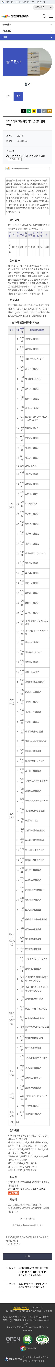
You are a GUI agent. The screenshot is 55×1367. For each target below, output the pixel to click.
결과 (18, 96)
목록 (27, 1256)
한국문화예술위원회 (22, 16)
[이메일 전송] (50, 111)
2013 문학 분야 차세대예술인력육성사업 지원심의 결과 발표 (33, 1286)
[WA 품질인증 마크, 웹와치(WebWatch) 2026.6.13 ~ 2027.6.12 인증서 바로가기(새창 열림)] (42, 1336)
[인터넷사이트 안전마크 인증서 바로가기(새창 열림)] (28, 1336)
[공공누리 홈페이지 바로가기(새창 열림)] (13, 1338)
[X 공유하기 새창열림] (23, 111)
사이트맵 (48, 1311)
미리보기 (13, 159)
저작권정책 (37, 1308)
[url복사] (44, 111)
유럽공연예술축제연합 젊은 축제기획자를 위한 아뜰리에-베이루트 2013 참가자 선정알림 (33, 1272)
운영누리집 (39, 7)
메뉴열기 (50, 16)
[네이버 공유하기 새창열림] (29, 111)
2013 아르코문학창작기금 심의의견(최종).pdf (25, 156)
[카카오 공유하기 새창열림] (34, 111)
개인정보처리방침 (21, 1308)
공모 (8, 96)
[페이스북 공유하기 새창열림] (39, 111)
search (44, 16)
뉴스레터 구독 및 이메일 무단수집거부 (23, 1311)
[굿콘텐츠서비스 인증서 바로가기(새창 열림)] (29, 1346)
